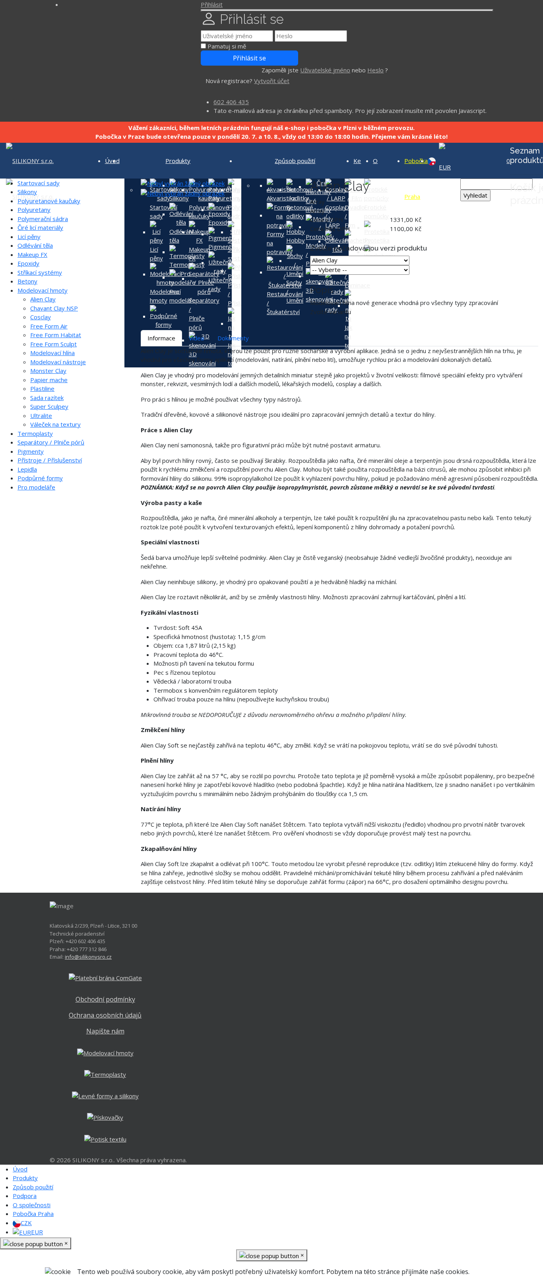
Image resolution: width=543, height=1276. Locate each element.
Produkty (177, 161)
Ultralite (41, 416)
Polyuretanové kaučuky (48, 201)
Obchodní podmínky (105, 999)
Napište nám (105, 1031)
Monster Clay (48, 371)
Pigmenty (30, 451)
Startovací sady (38, 183)
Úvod (20, 1169)
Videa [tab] (196, 338)
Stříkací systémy (39, 272)
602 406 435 (231, 102)
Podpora (25, 1196)
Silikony (27, 192)
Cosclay (40, 317)
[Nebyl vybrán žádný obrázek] (183, 183)
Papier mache (49, 380)
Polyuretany (33, 210)
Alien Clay (43, 299)
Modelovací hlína (52, 353)
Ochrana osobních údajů (105, 1015)
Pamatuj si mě (227, 46)
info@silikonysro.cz (88, 956)
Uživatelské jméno (325, 70)
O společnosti (31, 1205)
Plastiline (42, 388)
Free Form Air (49, 326)
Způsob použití (295, 161)
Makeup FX (32, 254)
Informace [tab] (161, 338)
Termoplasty (35, 433)
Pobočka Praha (33, 1214)
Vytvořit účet (271, 81)
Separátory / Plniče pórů (50, 442)
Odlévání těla (35, 245)
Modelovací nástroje (58, 362)
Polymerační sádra (42, 219)
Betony (27, 281)
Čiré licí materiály (40, 227)
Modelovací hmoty (42, 290)
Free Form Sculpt (53, 344)
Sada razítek (47, 398)
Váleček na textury (55, 424)
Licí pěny (29, 237)
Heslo (375, 70)
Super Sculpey (49, 406)
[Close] (347, 10)
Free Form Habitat (55, 335)
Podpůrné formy (40, 478)
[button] (212, 4)
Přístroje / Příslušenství (49, 460)
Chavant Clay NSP (54, 308)
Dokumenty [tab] (233, 338)
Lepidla (27, 469)
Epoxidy (28, 263)
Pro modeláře (36, 487)
